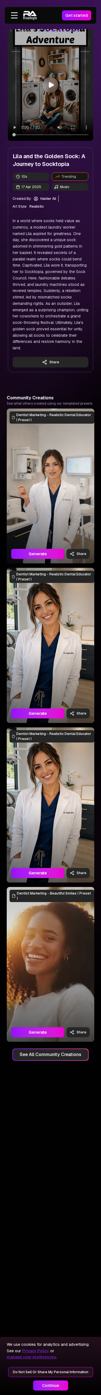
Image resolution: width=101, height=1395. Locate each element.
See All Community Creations (50, 1054)
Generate (38, 553)
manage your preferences (31, 1357)
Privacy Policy (35, 1350)
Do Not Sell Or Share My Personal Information (50, 1372)
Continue (50, 1385)
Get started (76, 15)
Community (25, 30)
